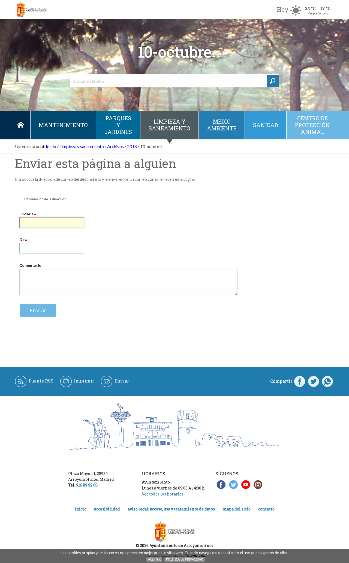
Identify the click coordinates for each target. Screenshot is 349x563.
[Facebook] (299, 381)
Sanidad (265, 124)
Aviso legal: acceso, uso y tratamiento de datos (171, 509)
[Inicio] (31, 9)
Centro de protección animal (312, 125)
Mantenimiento (63, 124)
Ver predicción (318, 13)
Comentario (30, 265)
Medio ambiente (221, 125)
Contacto (266, 509)
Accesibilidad (107, 509)
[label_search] (272, 80)
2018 (132, 146)
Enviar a (26, 214)
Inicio (20, 125)
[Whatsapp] (327, 381)
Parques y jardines (118, 125)
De (22, 239)
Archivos (115, 146)
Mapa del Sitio (236, 509)
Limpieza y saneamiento (169, 125)
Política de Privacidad (184, 559)
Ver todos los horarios (162, 494)
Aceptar (154, 559)
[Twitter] (313, 381)
